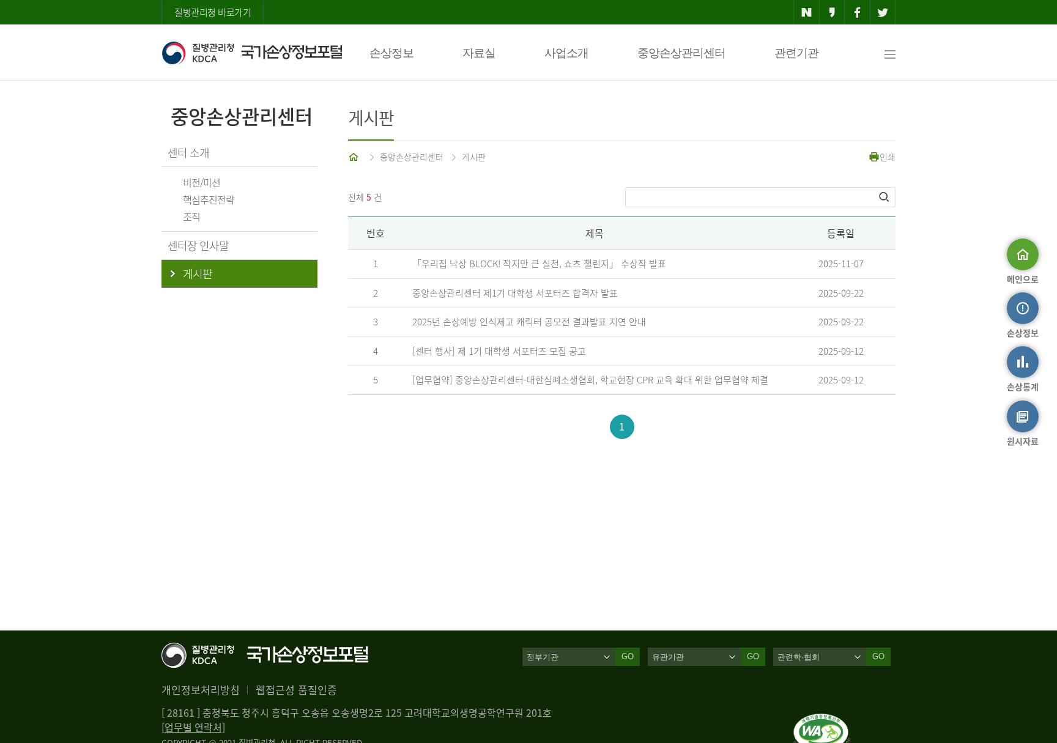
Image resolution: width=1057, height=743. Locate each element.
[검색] (885, 196)
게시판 (474, 156)
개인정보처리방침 (200, 689)
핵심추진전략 (208, 199)
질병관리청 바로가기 (212, 12)
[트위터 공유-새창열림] (883, 12)
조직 (191, 216)
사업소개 (566, 52)
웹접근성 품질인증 (296, 689)
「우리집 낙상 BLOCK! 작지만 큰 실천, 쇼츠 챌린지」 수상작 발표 (539, 263)
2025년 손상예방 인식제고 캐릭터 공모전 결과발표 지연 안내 (529, 321)
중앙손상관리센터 (681, 52)
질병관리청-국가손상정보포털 (251, 52)
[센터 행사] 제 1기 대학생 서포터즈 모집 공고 (499, 351)
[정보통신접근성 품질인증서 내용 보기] (822, 721)
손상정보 (391, 52)
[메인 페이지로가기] (355, 156)
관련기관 (796, 52)
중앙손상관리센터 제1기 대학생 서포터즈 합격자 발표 (515, 293)
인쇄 (888, 156)
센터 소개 (188, 152)
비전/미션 (201, 182)
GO (627, 656)
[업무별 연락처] (193, 727)
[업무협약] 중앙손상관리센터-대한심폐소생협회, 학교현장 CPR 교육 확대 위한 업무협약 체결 (590, 379)
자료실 (478, 52)
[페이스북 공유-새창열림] (857, 12)
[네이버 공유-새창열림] (806, 12)
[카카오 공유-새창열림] (832, 12)
